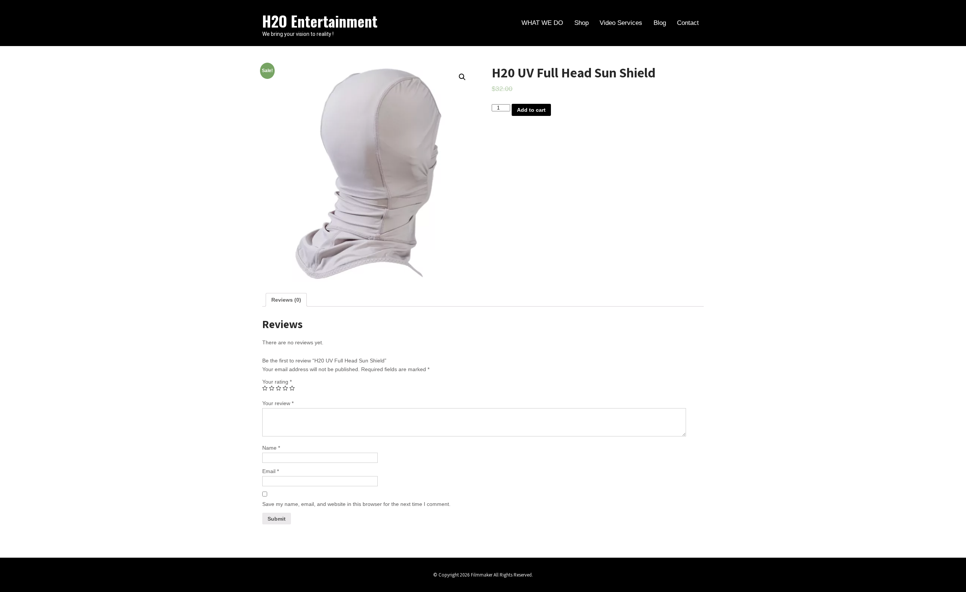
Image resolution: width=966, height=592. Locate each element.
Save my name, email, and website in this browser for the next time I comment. (356, 504)
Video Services (621, 22)
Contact (688, 22)
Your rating (277, 382)
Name (271, 448)
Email (270, 471)
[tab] (286, 300)
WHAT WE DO (542, 22)
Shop (581, 22)
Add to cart (531, 110)
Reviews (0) (286, 300)
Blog (660, 22)
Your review (278, 403)
